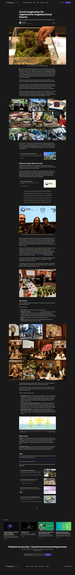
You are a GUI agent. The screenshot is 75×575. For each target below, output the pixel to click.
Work (38, 2)
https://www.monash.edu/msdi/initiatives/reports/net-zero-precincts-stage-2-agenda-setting (37, 458)
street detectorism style (36, 311)
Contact (47, 2)
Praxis (32, 566)
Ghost (70, 566)
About (34, 2)
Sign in (63, 2)
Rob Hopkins (51, 317)
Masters (27, 566)
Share (54, 22)
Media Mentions (41, 566)
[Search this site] (60, 2)
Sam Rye (24, 22)
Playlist (35, 566)
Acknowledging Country (27, 2)
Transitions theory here (39, 255)
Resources (42, 2)
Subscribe (68, 2)
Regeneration (21, 9)
